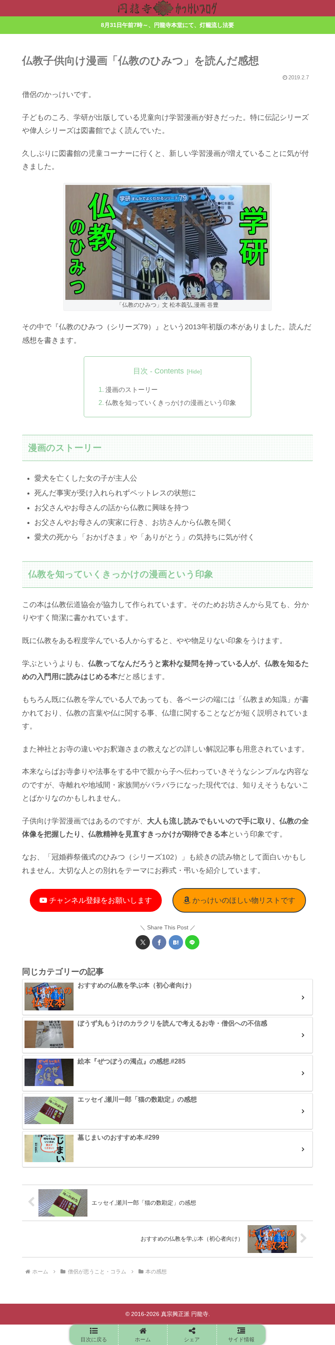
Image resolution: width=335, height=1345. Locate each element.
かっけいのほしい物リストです (242, 900)
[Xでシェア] (143, 942)
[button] (93, 1335)
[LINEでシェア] (192, 942)
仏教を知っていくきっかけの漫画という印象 (170, 402)
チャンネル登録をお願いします (99, 900)
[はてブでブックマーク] (176, 942)
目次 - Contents (158, 371)
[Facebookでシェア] (159, 942)
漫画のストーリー (131, 389)
